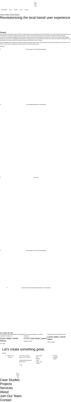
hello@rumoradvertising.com (25, 360)
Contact (26, 9)
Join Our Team (11, 396)
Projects (6, 384)
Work (10, 9)
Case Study (2, 343)
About (21, 9)
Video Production (51, 342)
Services (16, 9)
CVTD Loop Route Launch (35, 338)
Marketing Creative (28, 341)
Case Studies (4, 9)
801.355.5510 (22, 361)
